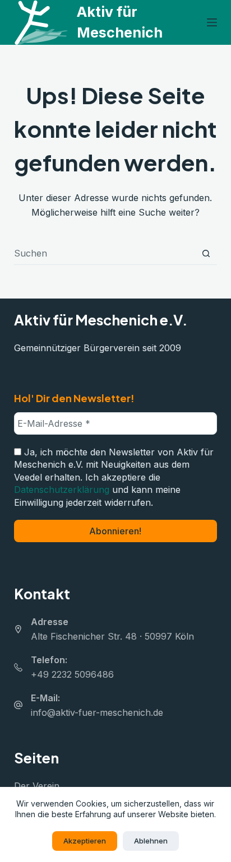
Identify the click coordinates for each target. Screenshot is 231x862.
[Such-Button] (206, 253)
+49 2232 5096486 (72, 674)
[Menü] (212, 22)
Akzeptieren (84, 840)
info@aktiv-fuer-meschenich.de (97, 712)
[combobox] (105, 253)
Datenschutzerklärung (61, 489)
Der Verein (36, 785)
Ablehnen (151, 840)
